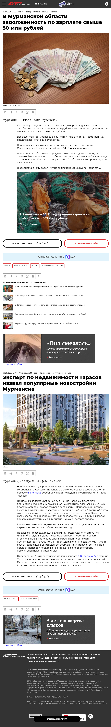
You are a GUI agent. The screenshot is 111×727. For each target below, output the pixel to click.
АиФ (19, 105)
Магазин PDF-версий (72, 658)
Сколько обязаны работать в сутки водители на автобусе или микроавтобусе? (50, 314)
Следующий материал (57, 719)
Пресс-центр (89, 658)
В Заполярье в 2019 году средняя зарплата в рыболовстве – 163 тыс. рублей (54, 216)
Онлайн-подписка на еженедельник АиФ (69, 655)
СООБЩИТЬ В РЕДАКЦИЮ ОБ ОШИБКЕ (43, 661)
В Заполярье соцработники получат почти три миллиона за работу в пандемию (51, 305)
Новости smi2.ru (12, 364)
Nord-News (34, 492)
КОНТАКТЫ (95, 655)
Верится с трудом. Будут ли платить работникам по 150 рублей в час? (46, 323)
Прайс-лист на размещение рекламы (44, 658)
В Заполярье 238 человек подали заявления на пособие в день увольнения (49, 296)
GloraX (5, 466)
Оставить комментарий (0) (86, 243)
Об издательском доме (38, 655)
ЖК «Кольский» (87, 556)
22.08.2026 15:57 (9, 373)
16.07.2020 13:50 (9, 12)
